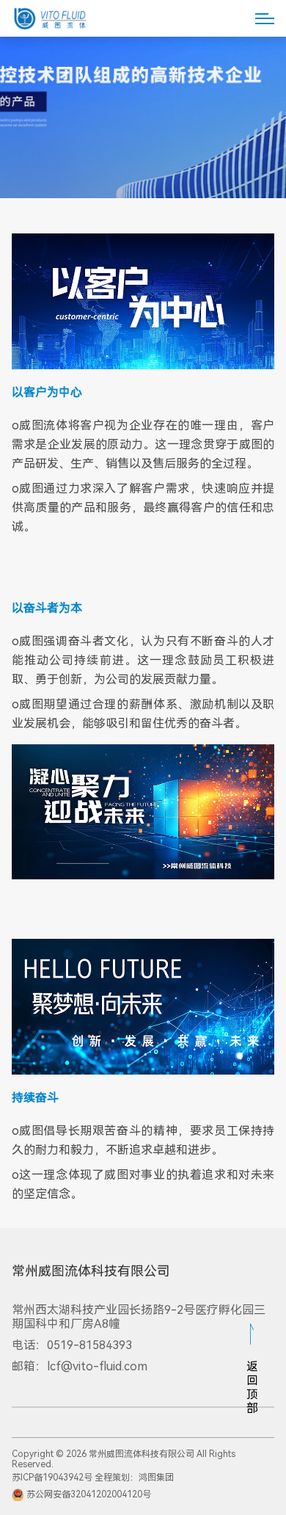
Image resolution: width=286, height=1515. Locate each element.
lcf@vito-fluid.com (97, 1366)
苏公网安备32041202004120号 (88, 1494)
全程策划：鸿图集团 (134, 1477)
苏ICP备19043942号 (52, 1477)
